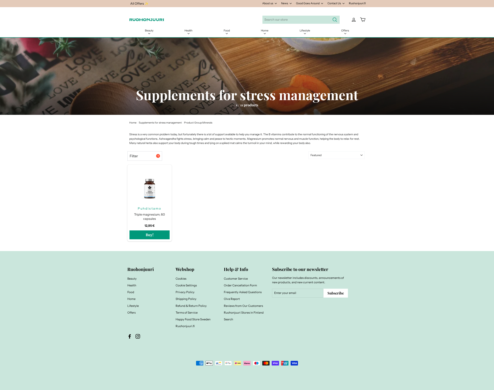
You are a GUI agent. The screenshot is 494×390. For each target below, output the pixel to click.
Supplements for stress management (160, 122)
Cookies (181, 278)
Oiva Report (232, 299)
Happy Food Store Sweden (193, 319)
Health (188, 30)
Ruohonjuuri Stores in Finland (244, 312)
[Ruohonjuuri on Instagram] (137, 336)
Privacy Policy (185, 292)
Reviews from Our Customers (243, 306)
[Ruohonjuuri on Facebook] (129, 336)
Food (227, 30)
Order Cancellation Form (240, 285)
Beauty (149, 30)
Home (264, 30)
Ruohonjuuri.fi (357, 3)
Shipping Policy (186, 299)
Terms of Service (187, 312)
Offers (345, 30)
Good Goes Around (308, 3)
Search (228, 319)
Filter (144, 156)
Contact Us (334, 3)
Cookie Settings (186, 285)
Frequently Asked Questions (243, 292)
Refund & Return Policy (191, 306)
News (285, 3)
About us (268, 3)
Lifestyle (305, 30)
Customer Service (236, 278)
